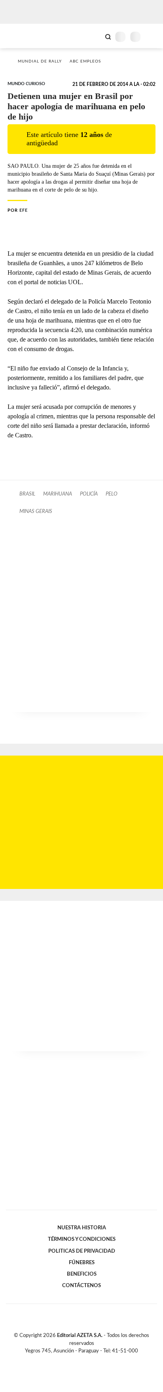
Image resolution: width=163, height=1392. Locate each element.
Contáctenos (81, 1285)
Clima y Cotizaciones (94, 36)
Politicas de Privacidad (81, 1251)
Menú (152, 37)
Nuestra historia (81, 1227)
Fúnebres (82, 1262)
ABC (21, 36)
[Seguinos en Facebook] (70, 1360)
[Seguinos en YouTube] (86, 1360)
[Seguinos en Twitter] (78, 1360)
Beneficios (82, 1274)
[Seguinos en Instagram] (95, 1360)
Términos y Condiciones (82, 1239)
